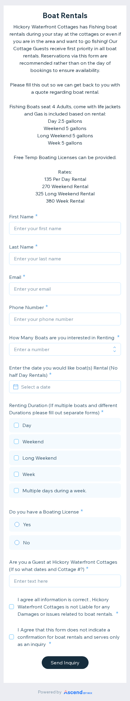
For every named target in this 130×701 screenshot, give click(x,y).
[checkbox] (65, 426)
